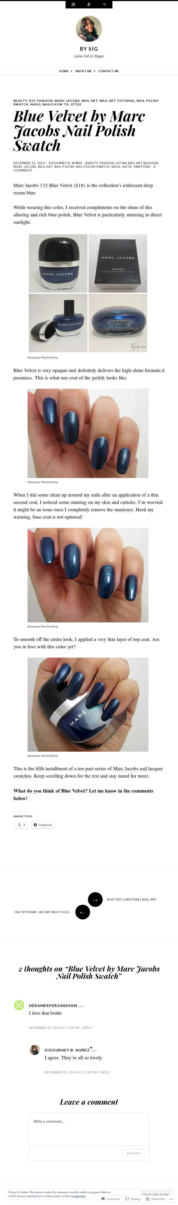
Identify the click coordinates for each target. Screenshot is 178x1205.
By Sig (89, 49)
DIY (32, 100)
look (67, 639)
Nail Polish (64, 166)
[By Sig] (89, 29)
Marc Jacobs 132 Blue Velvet (42, 185)
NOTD (127, 166)
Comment (134, 1153)
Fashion (45, 100)
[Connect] (89, 4)
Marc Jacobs (67, 100)
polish (98, 377)
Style (76, 104)
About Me (83, 71)
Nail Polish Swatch (93, 166)
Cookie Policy (78, 1196)
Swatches (142, 166)
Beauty (20, 100)
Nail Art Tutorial (117, 100)
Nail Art (90, 100)
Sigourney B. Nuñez (65, 163)
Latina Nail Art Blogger (136, 163)
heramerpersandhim (53, 1005)
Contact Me (108, 71)
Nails (35, 104)
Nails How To (56, 104)
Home (64, 71)
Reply (87, 1027)
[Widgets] (73, 4)
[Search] (104, 4)
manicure (123, 509)
